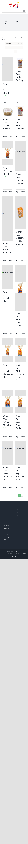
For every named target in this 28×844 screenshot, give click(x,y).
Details (11, 100)
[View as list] (15, 51)
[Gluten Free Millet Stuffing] (20, 62)
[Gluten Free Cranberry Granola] (7, 218)
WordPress (24, 553)
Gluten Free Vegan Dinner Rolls (19, 422)
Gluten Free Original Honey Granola (20, 237)
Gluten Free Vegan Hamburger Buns (8, 473)
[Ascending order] (21, 43)
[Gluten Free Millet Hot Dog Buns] (20, 350)
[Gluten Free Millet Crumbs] (7, 111)
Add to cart (5, 101)
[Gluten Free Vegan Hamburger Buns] (7, 453)
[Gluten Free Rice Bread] (7, 153)
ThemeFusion (5, 553)
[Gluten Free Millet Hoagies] (7, 401)
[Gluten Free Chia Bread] (7, 69)
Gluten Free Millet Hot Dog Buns (20, 371)
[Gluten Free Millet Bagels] (7, 277)
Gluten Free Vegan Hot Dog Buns (20, 473)
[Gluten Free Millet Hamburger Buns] (7, 350)
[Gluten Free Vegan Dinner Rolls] (20, 401)
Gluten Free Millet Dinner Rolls (19, 319)
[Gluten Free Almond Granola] (20, 156)
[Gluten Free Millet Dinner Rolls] (20, 288)
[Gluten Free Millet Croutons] (20, 111)
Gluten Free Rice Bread (7, 171)
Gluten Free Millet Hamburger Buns (8, 371)
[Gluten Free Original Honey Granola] (20, 212)
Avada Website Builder (18, 551)
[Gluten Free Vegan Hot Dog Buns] (20, 453)
